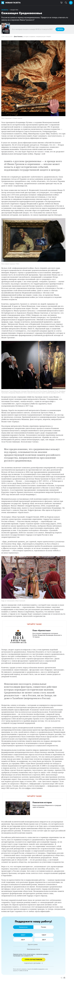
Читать (60, 29)
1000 (43, 935)
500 (22, 940)
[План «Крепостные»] (34, 633)
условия (45, 954)
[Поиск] (66, 2)
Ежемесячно (23, 927)
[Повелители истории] (34, 805)
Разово (43, 927)
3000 (22, 935)
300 (43, 940)
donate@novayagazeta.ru (38, 969)
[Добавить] (71, 2)
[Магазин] (61, 2)
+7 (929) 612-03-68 (23, 970)
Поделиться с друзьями (32, 963)
